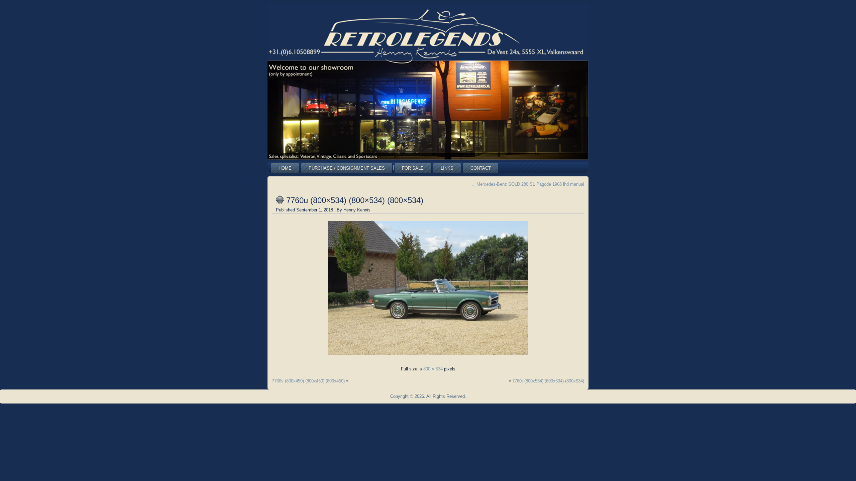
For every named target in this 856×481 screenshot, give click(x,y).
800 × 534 (433, 368)
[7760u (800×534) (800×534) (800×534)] (428, 356)
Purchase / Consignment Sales (347, 168)
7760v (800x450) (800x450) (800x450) (308, 380)
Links (447, 168)
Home (285, 168)
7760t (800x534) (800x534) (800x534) (548, 380)
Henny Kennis (356, 209)
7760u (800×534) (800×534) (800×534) (354, 200)
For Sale (413, 168)
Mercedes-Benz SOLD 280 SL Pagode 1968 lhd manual (527, 184)
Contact (480, 168)
